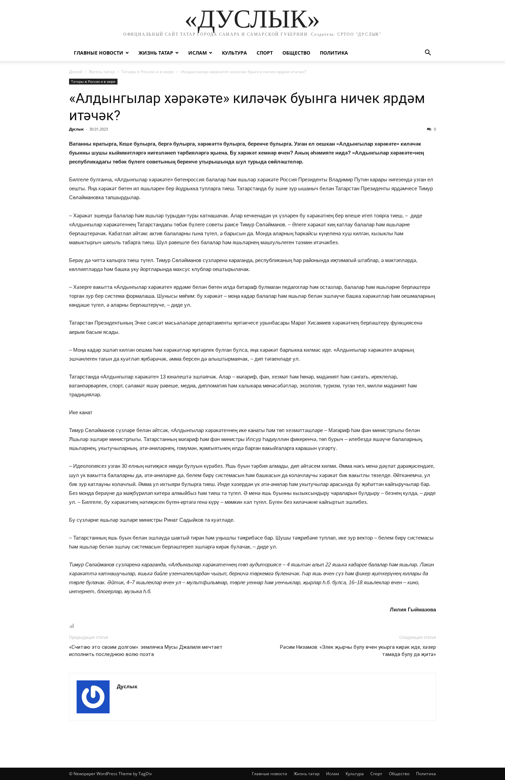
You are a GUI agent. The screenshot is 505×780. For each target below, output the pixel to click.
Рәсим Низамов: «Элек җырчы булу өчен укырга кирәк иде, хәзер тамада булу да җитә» (358, 650)
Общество (296, 52)
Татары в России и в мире (147, 72)
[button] (427, 53)
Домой (75, 72)
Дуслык (76, 129)
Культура (234, 52)
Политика (334, 52)
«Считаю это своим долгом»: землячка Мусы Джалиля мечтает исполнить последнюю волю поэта (146, 650)
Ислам (197, 52)
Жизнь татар (155, 52)
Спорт (265, 52)
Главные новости (98, 52)
